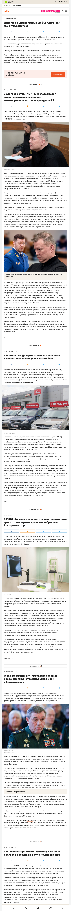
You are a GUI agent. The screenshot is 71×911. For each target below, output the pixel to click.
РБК (47, 868)
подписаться (58, 74)
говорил (30, 820)
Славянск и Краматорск (15, 792)
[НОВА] (50, 11)
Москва (15, 5)
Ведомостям (55, 380)
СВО (5, 834)
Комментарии (35, 84)
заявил (53, 696)
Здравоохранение (8, 658)
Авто (5, 501)
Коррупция (7, 338)
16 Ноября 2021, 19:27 (10, 18)
